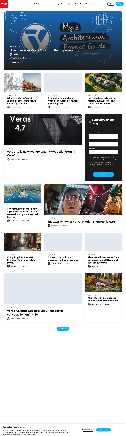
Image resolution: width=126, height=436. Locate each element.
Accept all (103, 429)
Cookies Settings (88, 429)
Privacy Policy (93, 160)
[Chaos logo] (4, 4)
